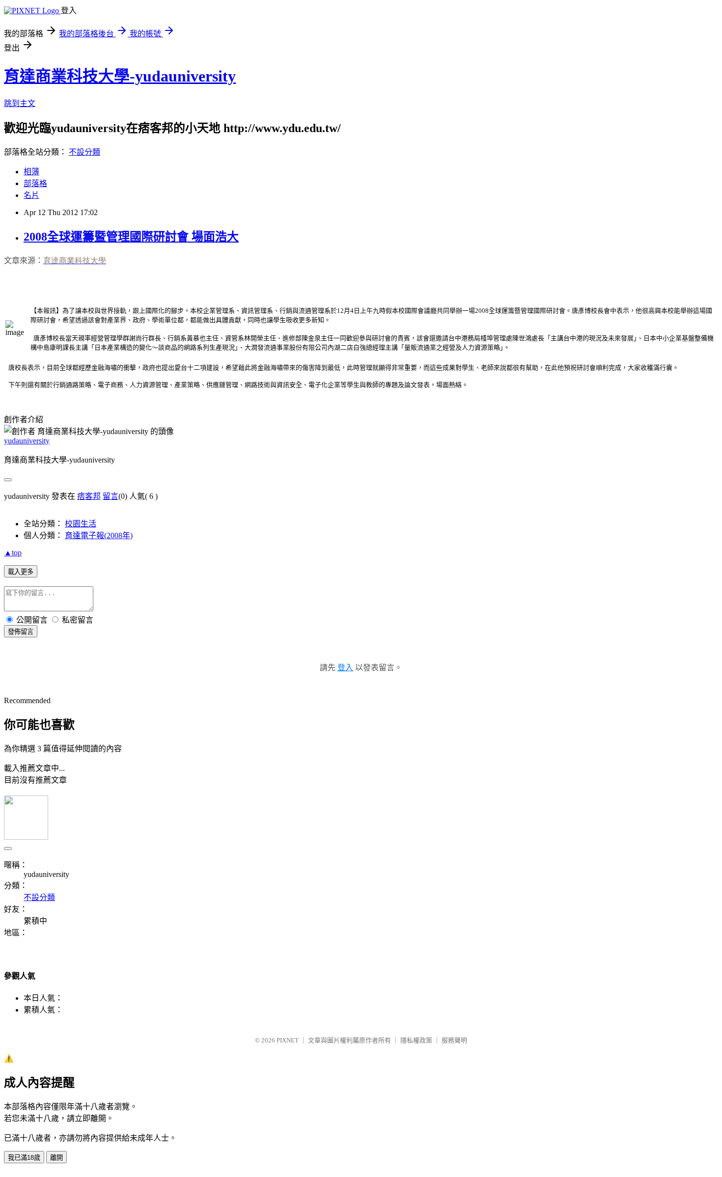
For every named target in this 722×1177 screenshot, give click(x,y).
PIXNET (288, 1040)
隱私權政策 (416, 1040)
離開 (56, 1157)
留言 (110, 496)
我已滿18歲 (24, 1157)
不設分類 (84, 152)
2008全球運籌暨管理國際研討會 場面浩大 (131, 236)
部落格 (35, 183)
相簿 (31, 171)
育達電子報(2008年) (99, 535)
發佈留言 (20, 631)
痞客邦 (89, 496)
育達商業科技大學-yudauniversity (120, 76)
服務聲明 (454, 1040)
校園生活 (80, 524)
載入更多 (20, 571)
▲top (13, 552)
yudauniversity (27, 441)
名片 (31, 195)
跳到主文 (19, 103)
